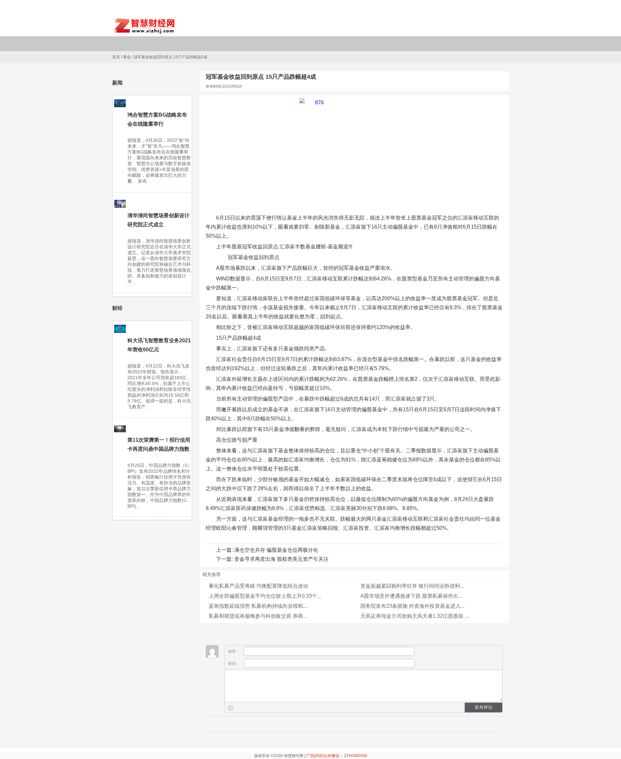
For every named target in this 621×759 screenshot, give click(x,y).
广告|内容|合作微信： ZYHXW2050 (336, 755)
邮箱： (234, 663)
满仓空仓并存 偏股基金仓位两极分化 (276, 550)
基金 (127, 57)
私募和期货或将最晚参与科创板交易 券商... (258, 616)
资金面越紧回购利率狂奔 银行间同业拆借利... (412, 586)
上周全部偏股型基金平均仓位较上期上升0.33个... (265, 596)
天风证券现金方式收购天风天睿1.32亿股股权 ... (414, 616)
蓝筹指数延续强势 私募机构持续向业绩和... (258, 606)
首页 (116, 57)
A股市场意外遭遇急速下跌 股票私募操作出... (411, 596)
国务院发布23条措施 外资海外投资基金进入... (412, 606)
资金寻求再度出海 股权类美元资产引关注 (281, 559)
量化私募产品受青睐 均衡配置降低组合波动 (258, 586)
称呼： (234, 651)
